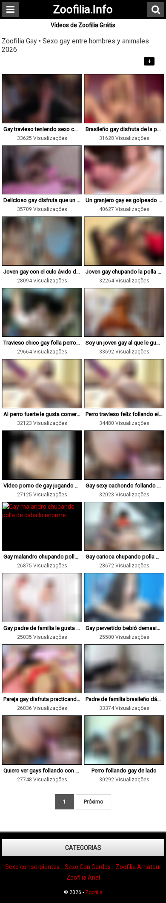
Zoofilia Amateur (138, 866)
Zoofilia (94, 892)
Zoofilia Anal (83, 877)
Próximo (93, 802)
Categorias (83, 847)
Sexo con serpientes (32, 866)
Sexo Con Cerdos (88, 866)
